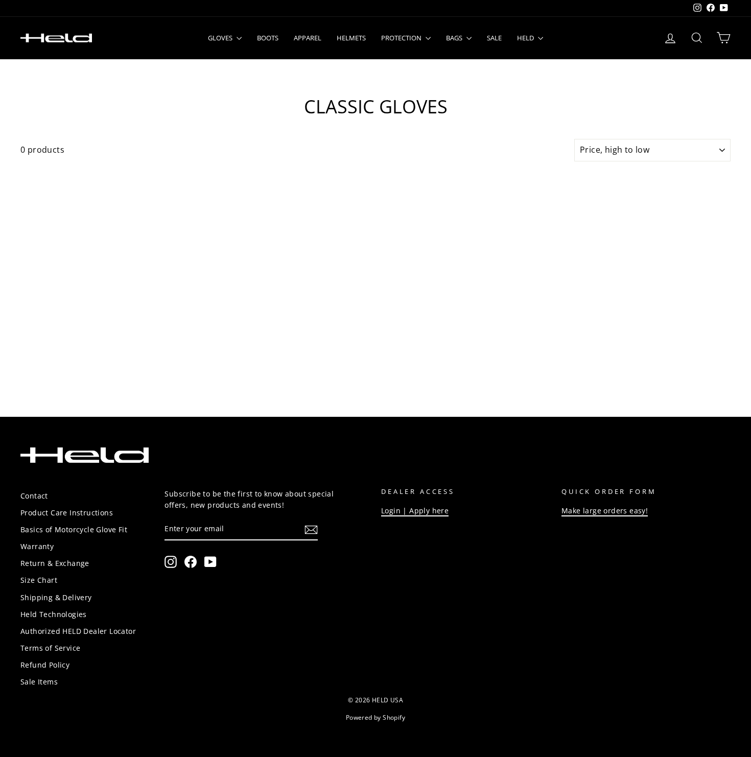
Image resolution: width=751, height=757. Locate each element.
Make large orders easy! (604, 510)
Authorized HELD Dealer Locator (78, 631)
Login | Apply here (415, 510)
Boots (267, 37)
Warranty (37, 546)
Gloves (221, 37)
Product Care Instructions (66, 512)
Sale (494, 37)
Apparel (307, 37)
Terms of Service (50, 648)
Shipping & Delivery (56, 597)
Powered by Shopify (375, 717)
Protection (402, 37)
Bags (455, 37)
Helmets (351, 37)
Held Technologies (53, 614)
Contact (34, 496)
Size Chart (38, 580)
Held (526, 37)
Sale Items (39, 682)
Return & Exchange (54, 563)
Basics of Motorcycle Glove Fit (73, 529)
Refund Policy (44, 665)
